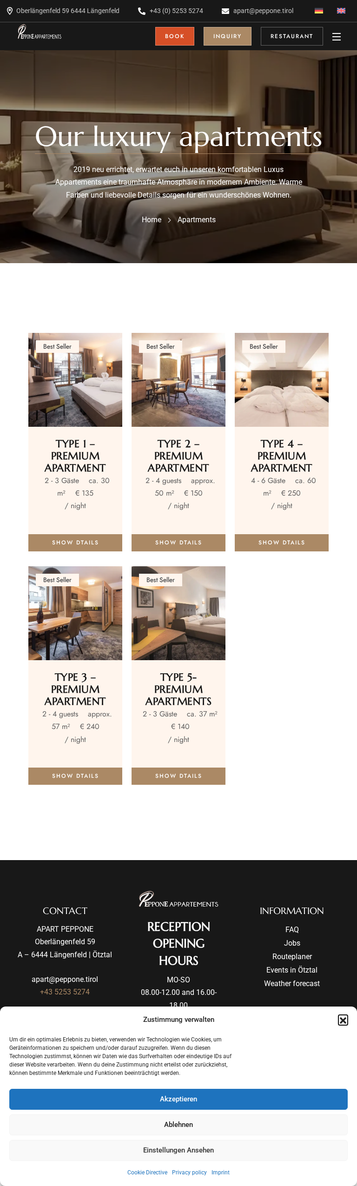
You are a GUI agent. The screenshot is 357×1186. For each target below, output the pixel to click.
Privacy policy (189, 1172)
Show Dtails (75, 542)
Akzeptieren (178, 1099)
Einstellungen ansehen (178, 1150)
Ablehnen (178, 1124)
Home (151, 219)
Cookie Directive (147, 1172)
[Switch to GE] (319, 11)
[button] (343, 1019)
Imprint (221, 1172)
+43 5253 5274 (65, 991)
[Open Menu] (337, 36)
